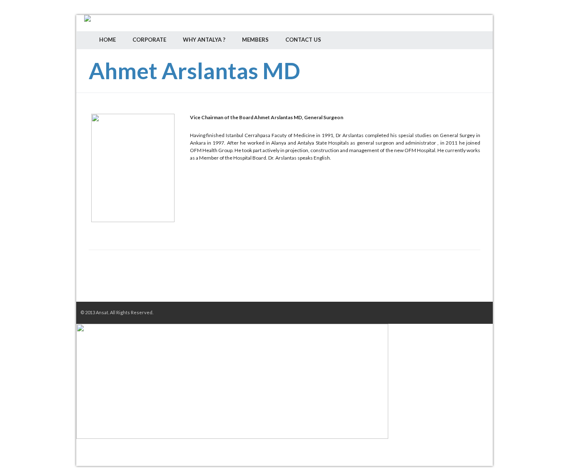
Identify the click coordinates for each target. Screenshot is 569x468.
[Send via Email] (232, 280)
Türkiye (452, 75)
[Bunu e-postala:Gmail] (182, 280)
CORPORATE (149, 39)
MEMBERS (255, 39)
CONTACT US (303, 39)
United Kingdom (464, 75)
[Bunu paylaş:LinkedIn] (157, 280)
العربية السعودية (475, 75)
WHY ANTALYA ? (204, 39)
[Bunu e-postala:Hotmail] (207, 280)
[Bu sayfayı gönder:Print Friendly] (257, 280)
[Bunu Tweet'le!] (132, 280)
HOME (107, 39)
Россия (440, 75)
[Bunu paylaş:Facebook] (107, 280)
